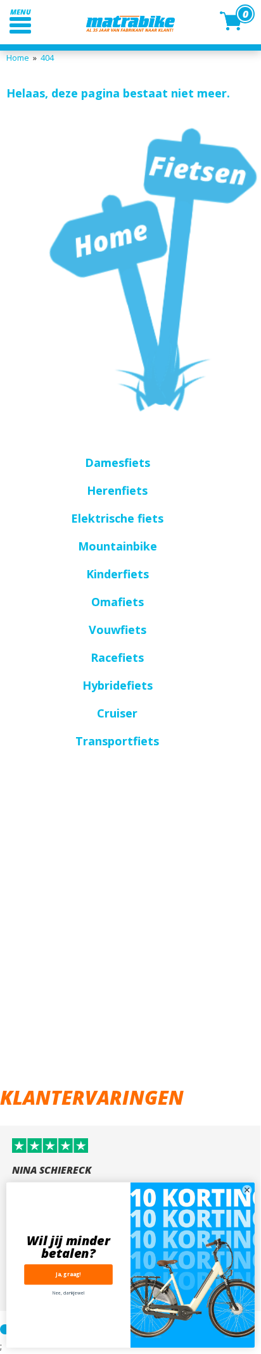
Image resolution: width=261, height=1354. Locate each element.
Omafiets (117, 601)
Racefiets (117, 657)
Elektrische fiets (117, 518)
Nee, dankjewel (68, 1293)
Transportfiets (117, 740)
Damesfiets (117, 462)
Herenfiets (117, 490)
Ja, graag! (68, 1274)
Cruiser (117, 713)
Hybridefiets (117, 685)
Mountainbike (117, 546)
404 (47, 57)
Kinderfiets (117, 573)
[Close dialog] (247, 1190)
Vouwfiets (117, 629)
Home (17, 57)
